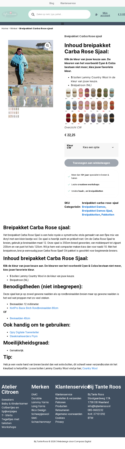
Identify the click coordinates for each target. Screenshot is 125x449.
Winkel (13, 28)
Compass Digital (82, 441)
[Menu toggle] (62, 23)
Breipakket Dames (93, 206)
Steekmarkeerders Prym (24, 336)
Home (5, 28)
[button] (47, 45)
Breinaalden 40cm (20, 318)
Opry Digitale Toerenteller (24, 332)
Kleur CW (70, 146)
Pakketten (107, 214)
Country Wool (89, 368)
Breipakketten (91, 214)
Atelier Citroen (10, 389)
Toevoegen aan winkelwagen (91, 163)
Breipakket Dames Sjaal (97, 210)
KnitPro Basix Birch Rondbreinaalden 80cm (34, 308)
